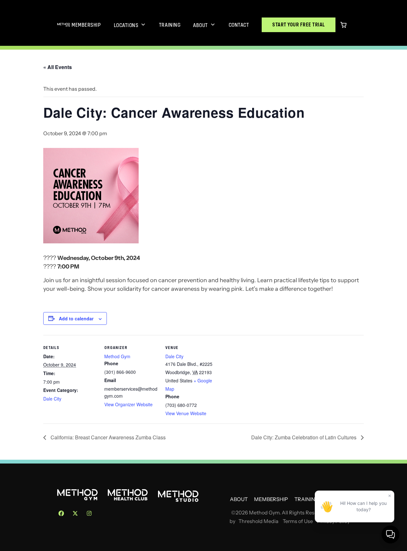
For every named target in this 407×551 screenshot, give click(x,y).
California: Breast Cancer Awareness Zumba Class (107, 437)
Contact (239, 25)
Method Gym (117, 356)
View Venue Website (185, 413)
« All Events (57, 67)
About (200, 25)
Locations (126, 25)
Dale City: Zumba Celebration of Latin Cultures (304, 437)
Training (169, 25)
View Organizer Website (128, 404)
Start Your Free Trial (298, 25)
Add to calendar (76, 318)
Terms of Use (298, 521)
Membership (86, 25)
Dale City (52, 398)
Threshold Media (258, 521)
